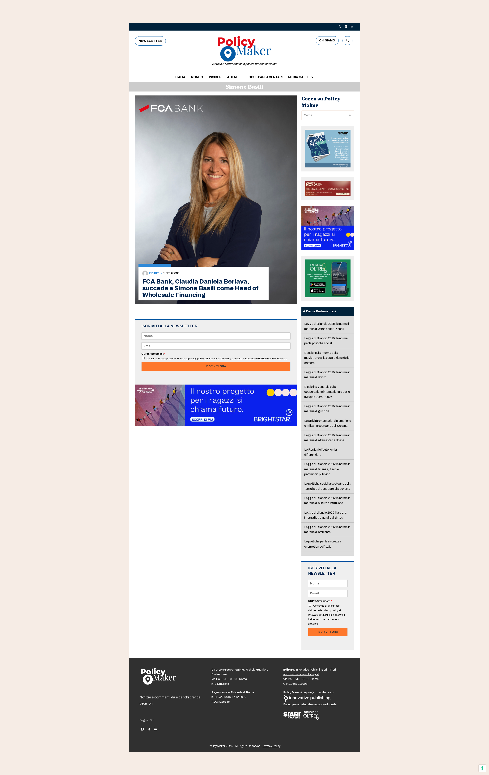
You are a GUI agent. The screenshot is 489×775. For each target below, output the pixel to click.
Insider (154, 273)
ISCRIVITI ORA (216, 366)
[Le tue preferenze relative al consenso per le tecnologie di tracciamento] (482, 768)
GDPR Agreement (153, 353)
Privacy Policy (271, 746)
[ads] (216, 425)
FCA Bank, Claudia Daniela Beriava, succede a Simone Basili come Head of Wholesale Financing (200, 288)
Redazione (172, 273)
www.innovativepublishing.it (301, 674)
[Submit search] (350, 115)
